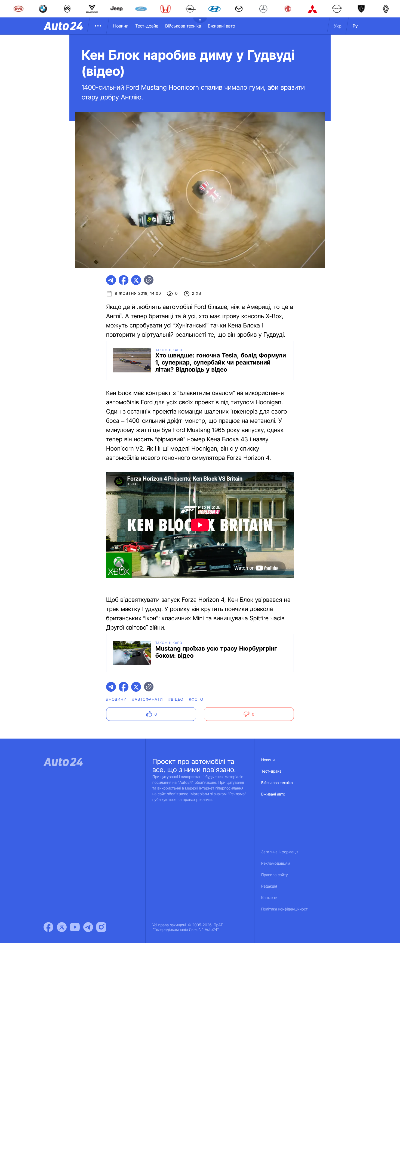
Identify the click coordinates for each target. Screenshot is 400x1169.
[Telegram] (88, 927)
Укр (337, 26)
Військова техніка (183, 26)
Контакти (269, 897)
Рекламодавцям (275, 863)
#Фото (196, 699)
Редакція (269, 886)
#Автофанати (147, 699)
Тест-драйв (146, 26)
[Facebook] (48, 927)
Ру (355, 26)
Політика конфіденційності (285, 909)
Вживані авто (221, 26)
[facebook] (123, 280)
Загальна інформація (280, 852)
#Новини (116, 699)
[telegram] (111, 280)
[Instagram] (101, 927)
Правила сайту (274, 875)
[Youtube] (75, 927)
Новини (120, 26)
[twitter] (136, 280)
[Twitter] (62, 927)
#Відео (176, 699)
